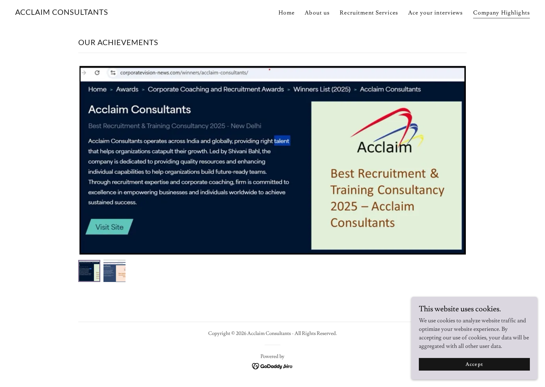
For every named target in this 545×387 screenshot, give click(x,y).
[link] (61, 13)
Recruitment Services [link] (369, 12)
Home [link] (286, 12)
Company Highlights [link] (501, 12)
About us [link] (317, 12)
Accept (474, 364)
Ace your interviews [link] (435, 12)
